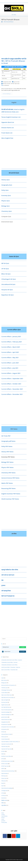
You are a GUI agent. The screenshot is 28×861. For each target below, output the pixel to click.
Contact (3, 814)
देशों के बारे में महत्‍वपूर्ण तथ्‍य (7, 596)
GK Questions (4, 729)
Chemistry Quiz (6, 211)
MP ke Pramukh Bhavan (8, 21)
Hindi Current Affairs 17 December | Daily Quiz (10, 667)
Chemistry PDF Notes (8, 473)
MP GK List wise (6, 83)
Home (2, 819)
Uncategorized (4, 790)
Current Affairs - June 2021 (10, 363)
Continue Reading (7, 94)
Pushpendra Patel (7, 81)
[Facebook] (5, 836)
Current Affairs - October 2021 (11, 384)
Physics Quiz (5, 201)
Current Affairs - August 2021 (10, 373)
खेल (2, 580)
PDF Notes (3, 775)
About (2, 813)
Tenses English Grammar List (11, 117)
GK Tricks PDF (5, 436)
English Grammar (4, 704)
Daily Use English (4, 700)
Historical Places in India (6, 734)
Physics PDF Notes (7, 467)
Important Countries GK (6, 744)
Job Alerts (3, 820)
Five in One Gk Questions (6, 709)
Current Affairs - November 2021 (12, 389)
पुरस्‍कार (3, 585)
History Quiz (5, 180)
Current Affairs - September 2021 (12, 378)
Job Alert (3, 751)
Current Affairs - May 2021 (10, 357)
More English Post (7, 138)
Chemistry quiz (4, 687)
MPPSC (2, 768)
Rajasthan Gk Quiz (7, 295)
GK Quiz (3, 731)
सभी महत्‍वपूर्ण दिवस (6, 591)
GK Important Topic (5, 724)
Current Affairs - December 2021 (12, 394)
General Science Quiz (5, 719)
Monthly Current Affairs (6, 756)
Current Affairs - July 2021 (9, 368)
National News (4, 773)
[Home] (1, 21)
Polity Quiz (5, 190)
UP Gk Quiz (3, 795)
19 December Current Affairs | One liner (9, 662)
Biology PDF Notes (7, 462)
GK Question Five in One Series (7, 726)
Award (2, 677)
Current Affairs (4, 692)
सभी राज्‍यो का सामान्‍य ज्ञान (7, 575)
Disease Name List (7, 128)
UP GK (2, 793)
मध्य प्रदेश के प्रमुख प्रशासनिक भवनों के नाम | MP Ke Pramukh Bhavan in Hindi (13, 61)
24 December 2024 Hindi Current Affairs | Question (11, 660)
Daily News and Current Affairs (7, 697)
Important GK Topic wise (6, 749)
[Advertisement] (14, 43)
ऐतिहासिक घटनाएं (4, 800)
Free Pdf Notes (4, 816)
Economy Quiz (6, 195)
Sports (2, 785)
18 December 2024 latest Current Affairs (9, 664)
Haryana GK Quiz (7, 290)
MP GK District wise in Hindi (7, 761)
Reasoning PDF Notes (8, 488)
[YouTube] (14, 836)
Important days (4, 746)
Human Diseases (4, 739)
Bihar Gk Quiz (6, 274)
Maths (2, 753)
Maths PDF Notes (7, 483)
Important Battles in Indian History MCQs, (9, 741)
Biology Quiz (5, 206)
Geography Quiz (6, 185)
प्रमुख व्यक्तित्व (3, 805)
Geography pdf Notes (8, 441)
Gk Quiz (3, 817)
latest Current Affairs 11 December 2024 (9, 669)
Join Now (23, 647)
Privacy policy (4, 822)
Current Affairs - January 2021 (11, 336)
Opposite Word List (7, 122)
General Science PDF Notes (10, 478)
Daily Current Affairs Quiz (6, 695)
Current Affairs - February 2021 (11, 342)
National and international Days (7, 771)
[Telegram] (18, 836)
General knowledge (5, 712)
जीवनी (2, 802)
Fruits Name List (6, 133)
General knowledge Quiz (6, 714)
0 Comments (6, 85)
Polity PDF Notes (6, 446)
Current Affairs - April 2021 (10, 352)
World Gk (3, 798)
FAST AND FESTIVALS (5, 707)
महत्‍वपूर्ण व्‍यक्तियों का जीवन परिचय (9, 570)
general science (4, 717)
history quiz (3, 736)
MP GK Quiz (5, 263)
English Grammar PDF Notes (10, 494)
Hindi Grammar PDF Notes (10, 499)
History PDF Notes (7, 452)
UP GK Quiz (5, 269)
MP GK (2, 758)
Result (2, 783)
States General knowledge (6, 788)
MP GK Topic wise (15, 83)
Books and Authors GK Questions (8, 685)
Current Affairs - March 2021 (10, 347)
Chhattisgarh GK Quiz (8, 279)
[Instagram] (9, 836)
